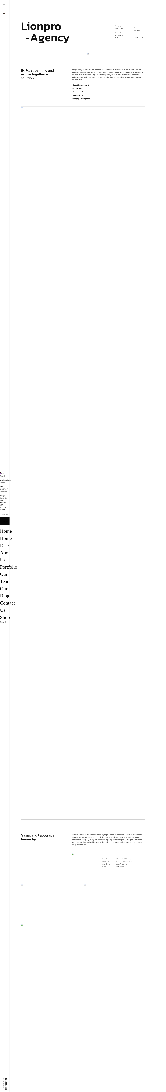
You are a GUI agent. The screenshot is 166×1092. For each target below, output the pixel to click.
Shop (5, 617)
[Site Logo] (4, 9)
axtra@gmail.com (5, 480)
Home (6, 531)
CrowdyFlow (4, 514)
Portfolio (8, 567)
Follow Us (3, 622)
